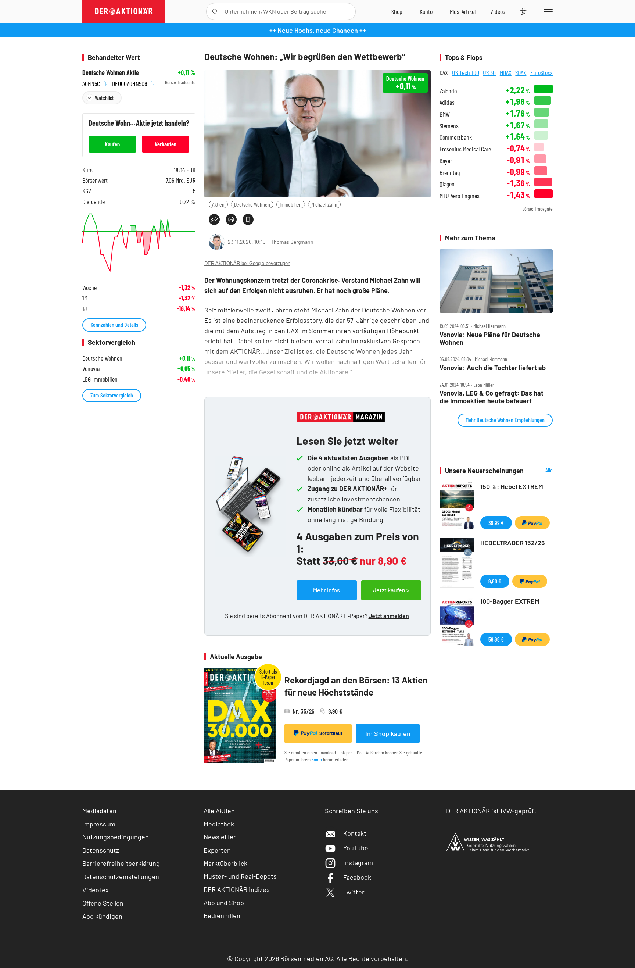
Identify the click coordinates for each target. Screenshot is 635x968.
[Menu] (547, 11)
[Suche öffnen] (215, 11)
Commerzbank (456, 137)
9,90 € (494, 581)
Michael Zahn (324, 204)
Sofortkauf (330, 733)
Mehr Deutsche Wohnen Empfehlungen (505, 419)
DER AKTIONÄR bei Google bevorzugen (247, 263)
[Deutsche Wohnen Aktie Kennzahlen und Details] (138, 243)
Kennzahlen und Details (114, 324)
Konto (317, 759)
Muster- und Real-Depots (240, 876)
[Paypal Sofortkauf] (532, 522)
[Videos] (498, 11)
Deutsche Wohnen (252, 204)
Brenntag (450, 172)
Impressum (98, 824)
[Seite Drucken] (231, 219)
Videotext (96, 890)
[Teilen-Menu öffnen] (214, 219)
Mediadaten (99, 811)
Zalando (448, 91)
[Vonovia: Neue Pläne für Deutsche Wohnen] (496, 281)
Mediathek (219, 824)
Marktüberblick (225, 863)
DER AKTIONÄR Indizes (237, 889)
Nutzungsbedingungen (115, 837)
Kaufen (112, 143)
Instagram (358, 862)
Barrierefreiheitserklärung (121, 863)
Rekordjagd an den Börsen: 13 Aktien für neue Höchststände (355, 686)
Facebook (357, 877)
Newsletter (220, 837)
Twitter (354, 892)
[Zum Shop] (397, 11)
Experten (217, 850)
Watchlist (104, 97)
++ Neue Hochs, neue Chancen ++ (317, 30)
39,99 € (496, 522)
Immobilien (291, 204)
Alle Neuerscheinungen (540, 471)
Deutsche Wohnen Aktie (110, 72)
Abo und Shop (224, 903)
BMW (445, 114)
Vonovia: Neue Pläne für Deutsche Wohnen (490, 338)
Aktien (218, 204)
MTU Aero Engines (460, 196)
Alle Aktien (219, 811)
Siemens (449, 126)
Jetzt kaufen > (391, 589)
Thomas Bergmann (292, 242)
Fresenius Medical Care (465, 149)
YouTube (355, 848)
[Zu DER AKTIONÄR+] (462, 11)
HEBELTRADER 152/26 (512, 543)
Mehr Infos (326, 589)
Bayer (446, 161)
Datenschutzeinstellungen (120, 876)
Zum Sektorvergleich (111, 395)
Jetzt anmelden (389, 615)
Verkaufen (165, 143)
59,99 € (496, 639)
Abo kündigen (102, 916)
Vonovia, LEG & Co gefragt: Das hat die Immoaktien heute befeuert (491, 396)
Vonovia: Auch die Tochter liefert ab (493, 368)
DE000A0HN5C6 (130, 82)
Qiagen (447, 184)
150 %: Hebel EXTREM (511, 486)
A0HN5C (91, 82)
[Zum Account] (426, 11)
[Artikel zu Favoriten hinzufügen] (248, 219)
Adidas (447, 102)
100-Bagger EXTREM (509, 601)
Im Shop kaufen (387, 733)
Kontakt (354, 833)
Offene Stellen (102, 903)
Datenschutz (100, 850)
